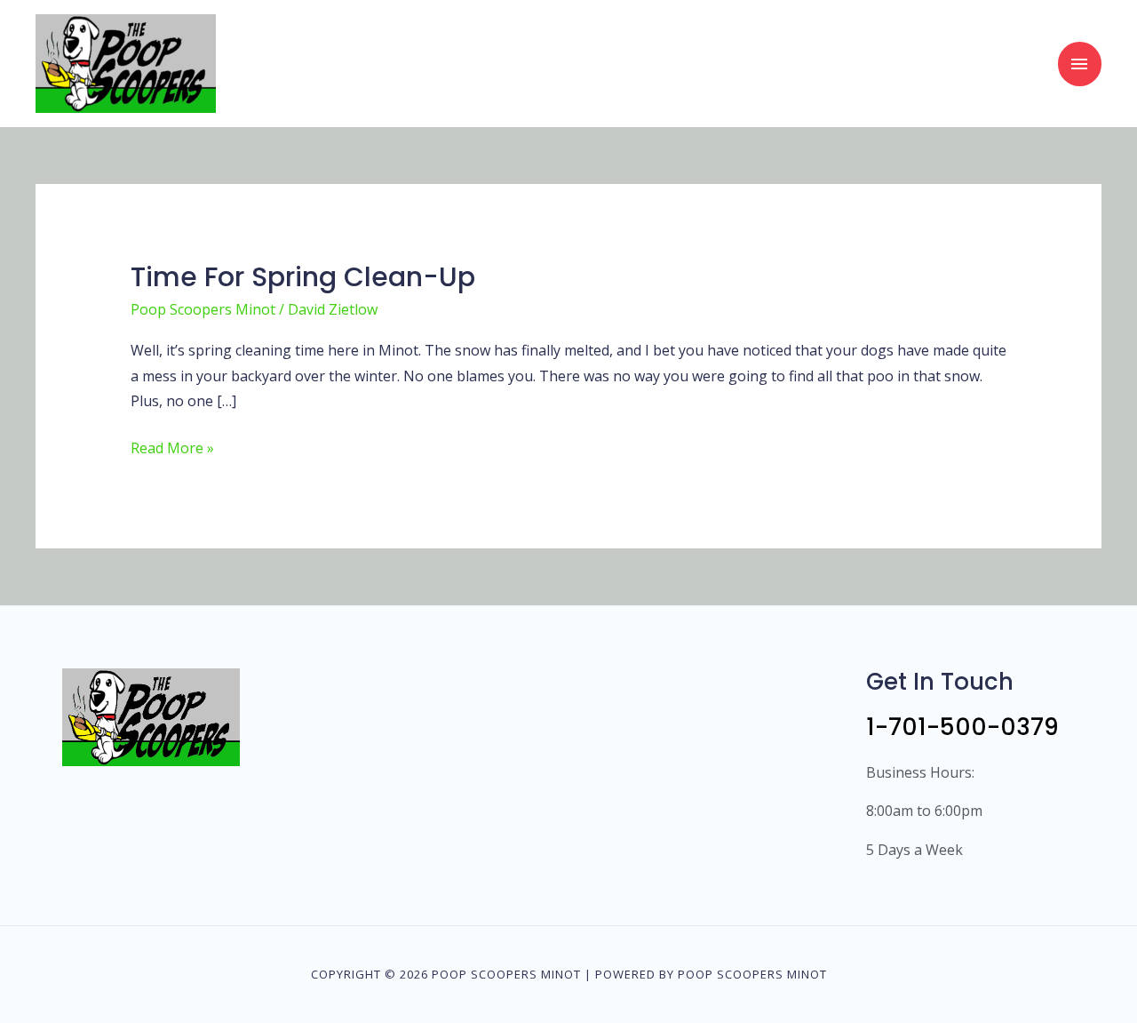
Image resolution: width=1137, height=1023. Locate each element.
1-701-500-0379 (962, 727)
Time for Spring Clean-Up (303, 277)
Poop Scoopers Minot (203, 309)
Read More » (172, 447)
